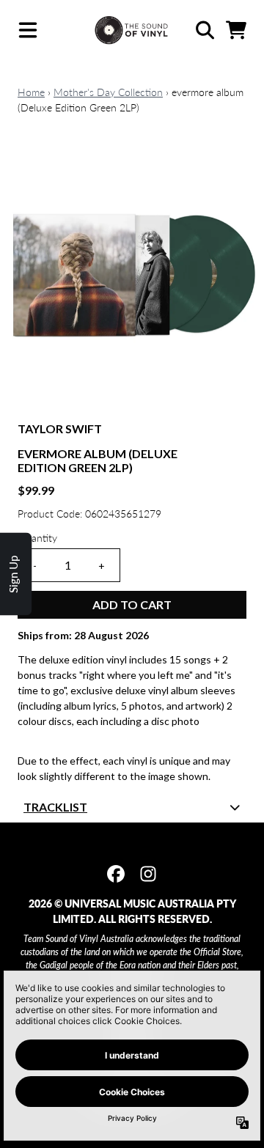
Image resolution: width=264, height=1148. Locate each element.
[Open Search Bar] (204, 30)
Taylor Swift (60, 428)
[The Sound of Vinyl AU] (132, 30)
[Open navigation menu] (28, 30)
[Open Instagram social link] (148, 874)
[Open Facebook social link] (116, 874)
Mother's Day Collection (108, 92)
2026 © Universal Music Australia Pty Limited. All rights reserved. (132, 911)
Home (31, 92)
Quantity (37, 537)
